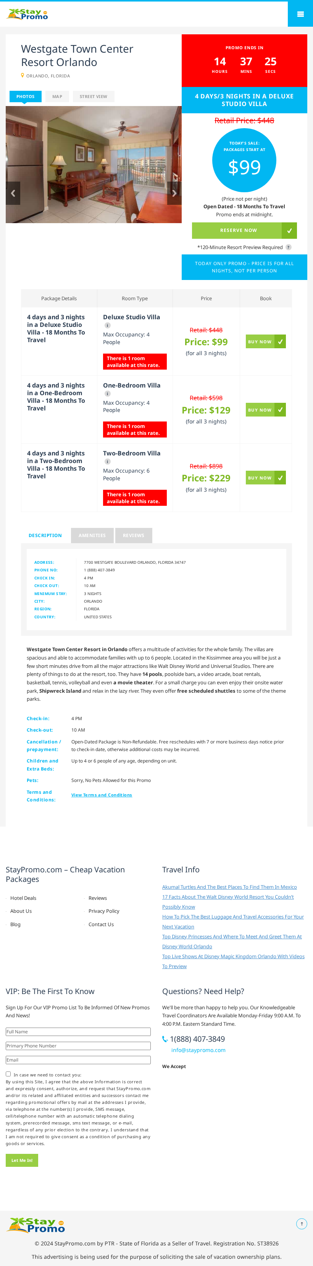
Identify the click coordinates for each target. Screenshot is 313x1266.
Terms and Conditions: (41, 796)
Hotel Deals (23, 897)
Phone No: (46, 570)
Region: (43, 608)
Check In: (44, 578)
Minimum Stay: (50, 593)
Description (45, 535)
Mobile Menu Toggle (300, 14)
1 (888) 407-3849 (99, 570)
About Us (21, 910)
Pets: (32, 780)
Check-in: (38, 718)
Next (174, 193)
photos (25, 96)
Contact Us (101, 924)
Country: (44, 616)
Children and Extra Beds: (43, 765)
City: (39, 601)
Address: (44, 562)
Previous (13, 193)
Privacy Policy (104, 910)
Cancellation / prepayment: (44, 745)
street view (94, 96)
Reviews (134, 535)
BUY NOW (260, 341)
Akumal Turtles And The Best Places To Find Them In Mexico (229, 886)
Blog (15, 924)
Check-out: (40, 730)
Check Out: (46, 585)
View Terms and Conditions (101, 795)
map (57, 96)
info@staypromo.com (198, 1050)
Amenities (92, 535)
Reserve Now (238, 230)
